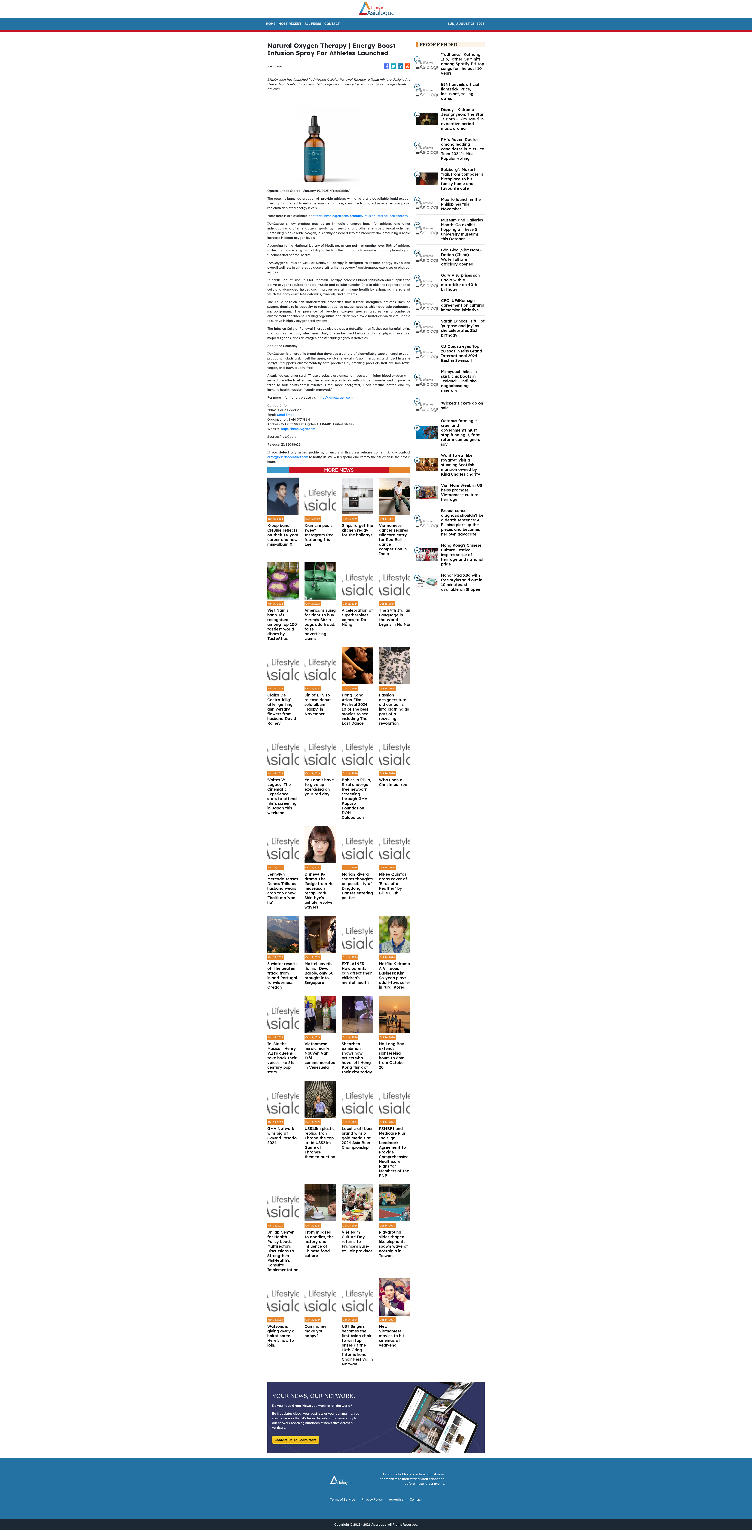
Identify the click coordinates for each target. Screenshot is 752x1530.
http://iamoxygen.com (335, 397)
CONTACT (332, 24)
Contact (416, 1499)
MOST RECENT (289, 24)
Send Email (285, 415)
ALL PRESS (313, 24)
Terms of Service (342, 1499)
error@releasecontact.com (287, 457)
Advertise (396, 1499)
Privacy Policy (372, 1499)
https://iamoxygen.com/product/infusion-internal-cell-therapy (360, 216)
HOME (270, 24)
